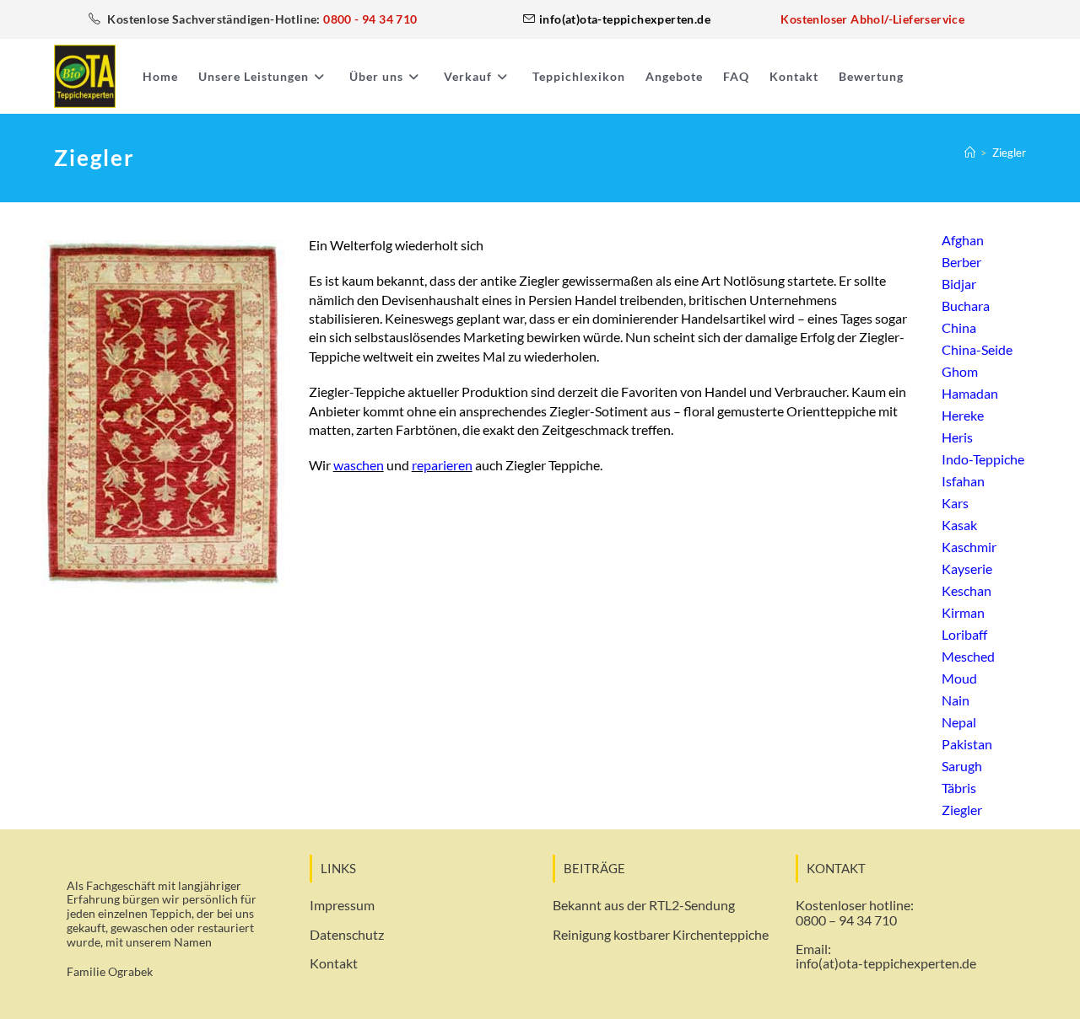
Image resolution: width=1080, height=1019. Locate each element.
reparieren (442, 465)
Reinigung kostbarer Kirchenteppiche (661, 934)
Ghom (960, 371)
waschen (358, 465)
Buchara (966, 306)
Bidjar (959, 284)
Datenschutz (347, 934)
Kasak (959, 525)
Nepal (959, 722)
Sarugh (962, 766)
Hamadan (970, 393)
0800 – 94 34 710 (846, 920)
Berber (961, 262)
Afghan (963, 240)
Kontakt (334, 963)
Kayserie (967, 568)
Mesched (968, 656)
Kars (955, 503)
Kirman (963, 612)
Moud (959, 678)
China (959, 327)
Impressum (342, 905)
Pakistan (967, 744)
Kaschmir (969, 547)
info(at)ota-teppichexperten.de (886, 963)
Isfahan (963, 481)
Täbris (959, 788)
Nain (955, 700)
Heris (957, 437)
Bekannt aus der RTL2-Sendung (644, 905)
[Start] (969, 152)
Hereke (963, 415)
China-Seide (977, 349)
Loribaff (964, 634)
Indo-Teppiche (983, 459)
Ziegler (1009, 152)
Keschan (966, 590)
